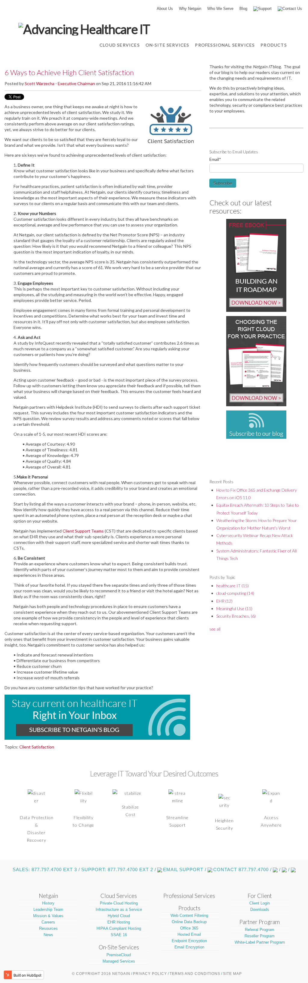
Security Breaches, (236, 616)
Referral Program (259, 929)
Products (189, 908)
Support (265, 8)
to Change (83, 825)
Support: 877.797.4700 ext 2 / (118, 869)
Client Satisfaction (36, 746)
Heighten (224, 820)
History (48, 903)
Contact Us (292, 8)
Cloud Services (118, 895)
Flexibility (84, 817)
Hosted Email (189, 934)
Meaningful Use (234, 608)
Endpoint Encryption (189, 940)
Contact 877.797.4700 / (242, 869)
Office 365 (189, 928)
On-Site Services (119, 947)
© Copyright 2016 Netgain (101, 974)
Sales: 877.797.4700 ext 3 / (46, 869)
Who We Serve (220, 8)
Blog (243, 8)
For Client (260, 895)
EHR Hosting (118, 922)
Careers (48, 922)
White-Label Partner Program (260, 942)
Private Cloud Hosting (119, 903)
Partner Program (259, 922)
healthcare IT (232, 585)
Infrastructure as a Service (119, 909)
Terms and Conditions (195, 974)
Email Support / (184, 869)
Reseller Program (260, 936)
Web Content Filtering (189, 915)
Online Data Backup (189, 922)
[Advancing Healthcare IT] (84, 28)
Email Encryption (189, 947)
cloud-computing (235, 593)
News (48, 934)
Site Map (232, 974)
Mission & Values (48, 916)
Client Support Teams (83, 530)
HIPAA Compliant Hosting (119, 928)
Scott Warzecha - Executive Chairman (60, 83)
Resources (48, 928)
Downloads (259, 909)
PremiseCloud (118, 955)
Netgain (48, 895)
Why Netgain (190, 8)
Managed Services (119, 961)
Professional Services (189, 895)
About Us (165, 8)
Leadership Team (48, 909)
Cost (130, 814)
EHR (224, 601)
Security (224, 828)
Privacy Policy (150, 974)
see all (214, 628)
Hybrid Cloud (119, 916)
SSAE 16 (119, 934)
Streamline (177, 817)
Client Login (259, 903)
